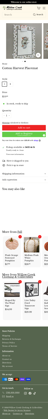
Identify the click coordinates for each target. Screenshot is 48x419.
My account (7, 366)
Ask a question (9, 179)
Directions (6, 363)
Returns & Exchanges (11, 339)
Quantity (6, 110)
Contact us (7, 359)
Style (5, 79)
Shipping (6, 123)
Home (4, 64)
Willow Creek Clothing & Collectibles (18, 275)
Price (4, 92)
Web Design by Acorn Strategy (17, 410)
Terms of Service (9, 346)
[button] (24, 134)
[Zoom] (38, 55)
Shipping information (13, 173)
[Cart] (39, 8)
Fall (19, 231)
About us (6, 356)
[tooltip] (44, 135)
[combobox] (24, 14)
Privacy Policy (8, 343)
